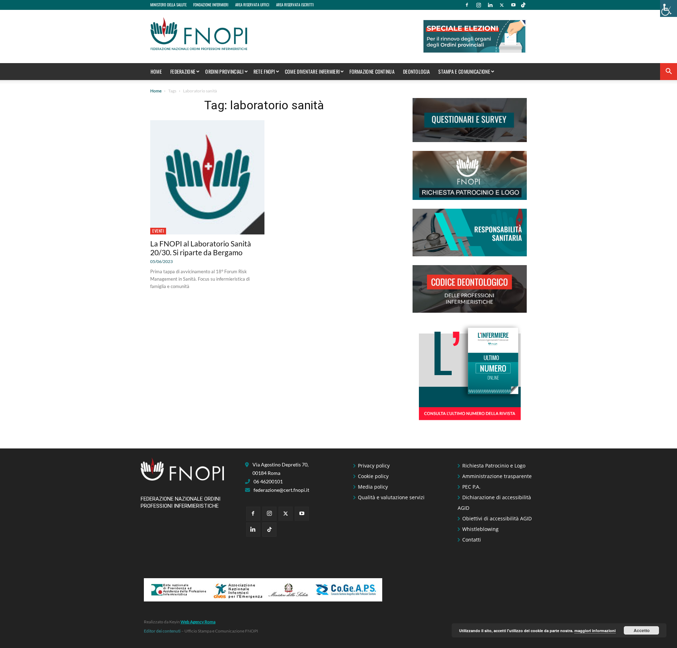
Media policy (373, 486)
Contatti (471, 539)
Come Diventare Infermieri (312, 71)
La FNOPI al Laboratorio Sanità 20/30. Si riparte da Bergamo (200, 248)
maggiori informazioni (595, 630)
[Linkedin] (490, 5)
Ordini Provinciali (224, 71)
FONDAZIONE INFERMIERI (210, 4)
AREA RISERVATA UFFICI (252, 4)
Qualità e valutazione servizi (391, 497)
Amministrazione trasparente (497, 476)
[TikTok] (523, 5)
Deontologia (416, 71)
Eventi (158, 231)
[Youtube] (513, 5)
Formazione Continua (372, 71)
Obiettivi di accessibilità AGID (497, 518)
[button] (668, 72)
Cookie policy (373, 476)
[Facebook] (467, 5)
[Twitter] (501, 5)
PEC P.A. (471, 486)
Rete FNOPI (264, 71)
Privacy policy (374, 465)
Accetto (641, 630)
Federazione (182, 71)
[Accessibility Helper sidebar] (668, 8)
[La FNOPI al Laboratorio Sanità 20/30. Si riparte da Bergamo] (207, 177)
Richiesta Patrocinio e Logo (493, 465)
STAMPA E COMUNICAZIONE (464, 71)
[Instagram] (478, 5)
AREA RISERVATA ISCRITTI (295, 4)
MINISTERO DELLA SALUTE (168, 4)
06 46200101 (268, 481)
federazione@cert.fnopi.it (281, 490)
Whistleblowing (480, 529)
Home (156, 71)
